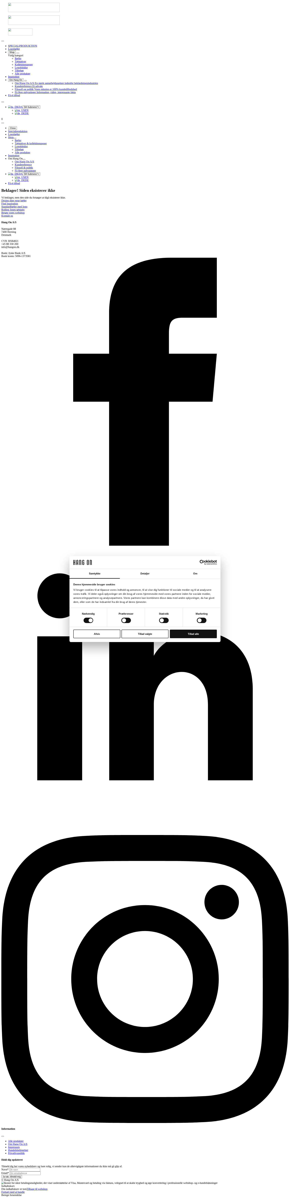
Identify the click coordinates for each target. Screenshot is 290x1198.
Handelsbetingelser (18, 1150)
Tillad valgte (145, 633)
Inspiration (13, 76)
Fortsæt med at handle (13, 1192)
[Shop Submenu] (17, 52)
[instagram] (145, 1122)
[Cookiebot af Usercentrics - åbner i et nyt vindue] (202, 562)
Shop (11, 52)
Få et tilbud (14, 95)
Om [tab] (195, 573)
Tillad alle (193, 633)
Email (5, 1173)
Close (13, 128)
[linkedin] (145, 833)
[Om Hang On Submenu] (25, 80)
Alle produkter (15, 1141)
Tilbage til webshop (37, 1189)
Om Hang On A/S (17, 1144)
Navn (5, 1169)
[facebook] (145, 544)
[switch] (126, 620)
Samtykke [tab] (95, 573)
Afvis (97, 633)
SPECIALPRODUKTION (22, 45)
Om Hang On (15, 80)
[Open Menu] (2, 41)
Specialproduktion (17, 131)
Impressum (14, 1147)
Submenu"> (31, 107)
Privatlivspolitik (16, 1153)
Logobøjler (14, 48)
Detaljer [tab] (145, 573)
